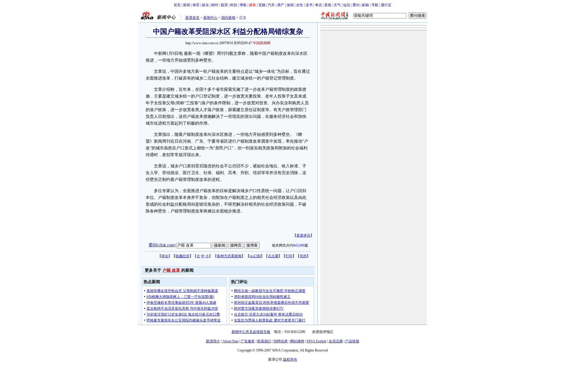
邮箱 (365, 5)
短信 (346, 5)
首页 (177, 5)
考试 (318, 5)
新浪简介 (213, 341)
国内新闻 (228, 18)
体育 (196, 5)
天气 (337, 5)
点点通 (273, 256)
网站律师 (297, 341)
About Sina (230, 341)
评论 (164, 256)
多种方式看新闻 (229, 256)
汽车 (271, 5)
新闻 (186, 5)
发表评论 (303, 235)
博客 (243, 5)
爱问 (356, 5)
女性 (299, 5)
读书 (309, 5)
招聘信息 (281, 341)
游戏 (290, 5)
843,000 (299, 245)
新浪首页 (192, 18)
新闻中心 (210, 18)
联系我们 (264, 341)
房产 (280, 5)
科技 (233, 5)
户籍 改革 (171, 270)
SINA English (316, 341)
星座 (327, 5)
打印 (289, 256)
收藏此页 (182, 256)
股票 (224, 5)
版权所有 (290, 359)
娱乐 (205, 5)
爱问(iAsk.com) (162, 245)
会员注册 (336, 341)
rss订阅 (255, 256)
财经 (214, 5)
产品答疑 (352, 341)
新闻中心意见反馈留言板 (251, 332)
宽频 (261, 5)
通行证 (386, 5)
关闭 (303, 256)
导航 (374, 5)
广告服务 (248, 341)
